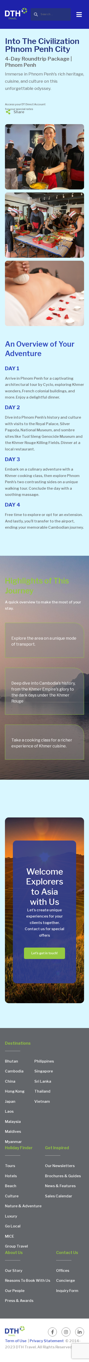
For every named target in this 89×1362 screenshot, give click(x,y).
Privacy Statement (47, 1341)
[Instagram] (66, 1331)
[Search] (51, 14)
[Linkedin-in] (79, 1331)
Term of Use (16, 1341)
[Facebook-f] (52, 1331)
